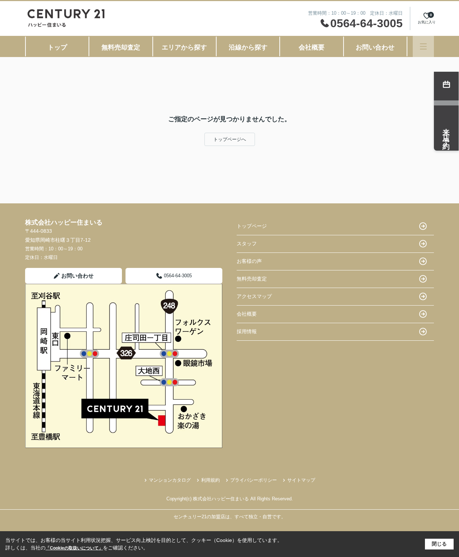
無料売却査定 (120, 47)
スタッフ (247, 243)
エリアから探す (184, 47)
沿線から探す (248, 47)
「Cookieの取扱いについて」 (74, 548)
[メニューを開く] (423, 46)
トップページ (252, 226)
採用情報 (247, 331)
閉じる (439, 544)
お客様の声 (249, 261)
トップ (57, 47)
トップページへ (229, 139)
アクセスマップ (254, 296)
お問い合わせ (375, 47)
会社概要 (312, 47)
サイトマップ (301, 480)
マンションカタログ (170, 480)
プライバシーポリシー (253, 480)
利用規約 (210, 480)
